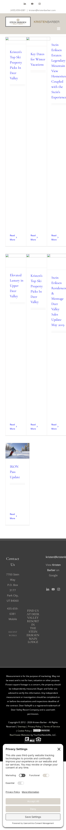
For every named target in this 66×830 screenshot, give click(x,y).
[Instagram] (58, 589)
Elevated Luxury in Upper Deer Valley (16, 255)
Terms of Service (51, 726)
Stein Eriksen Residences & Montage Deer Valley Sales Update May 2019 (58, 256)
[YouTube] (53, 589)
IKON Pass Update (16, 445)
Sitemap (22, 726)
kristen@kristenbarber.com (42, 10)
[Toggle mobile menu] (59, 28)
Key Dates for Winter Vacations (38, 59)
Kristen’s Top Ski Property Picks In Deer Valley (37, 255)
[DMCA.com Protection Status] (41, 730)
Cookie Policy (24, 730)
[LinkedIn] (47, 589)
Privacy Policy (34, 726)
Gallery (17, 266)
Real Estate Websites (20, 734)
